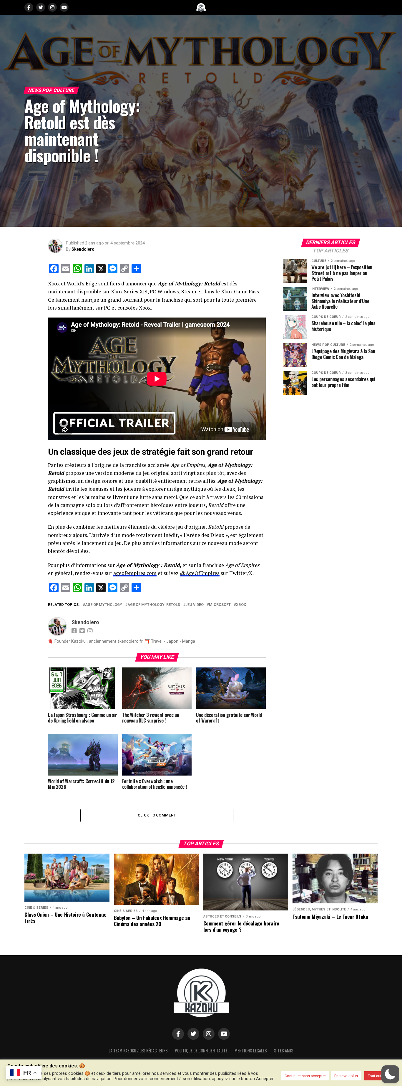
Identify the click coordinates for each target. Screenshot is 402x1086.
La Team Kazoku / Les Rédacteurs (138, 1050)
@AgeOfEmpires (200, 573)
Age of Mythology (103, 605)
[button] (390, 1074)
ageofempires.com (135, 573)
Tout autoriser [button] (379, 1076)
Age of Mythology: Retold (153, 605)
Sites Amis (283, 1050)
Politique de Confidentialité (201, 1050)
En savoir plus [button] (346, 1076)
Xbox (241, 605)
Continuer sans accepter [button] (305, 1076)
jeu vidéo (194, 605)
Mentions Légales (251, 1050)
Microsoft (220, 605)
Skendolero (83, 249)
